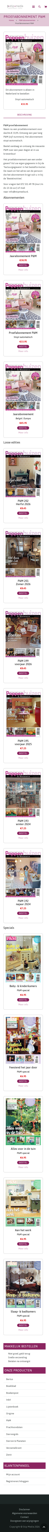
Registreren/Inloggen (17, 1481)
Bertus (9, 1379)
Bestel (23, 265)
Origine (10, 1413)
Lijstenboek (12, 1406)
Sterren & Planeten (16, 1441)
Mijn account (13, 1474)
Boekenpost (12, 1393)
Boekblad (11, 1386)
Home (11, 20)
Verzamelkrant (14, 1448)
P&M (8, 1420)
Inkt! (8, 1399)
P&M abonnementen (27, 20)
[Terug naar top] (44, 1527)
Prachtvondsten (14, 1427)
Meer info (23, 270)
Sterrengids (12, 1434)
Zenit (9, 1454)
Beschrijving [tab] (24, 114)
